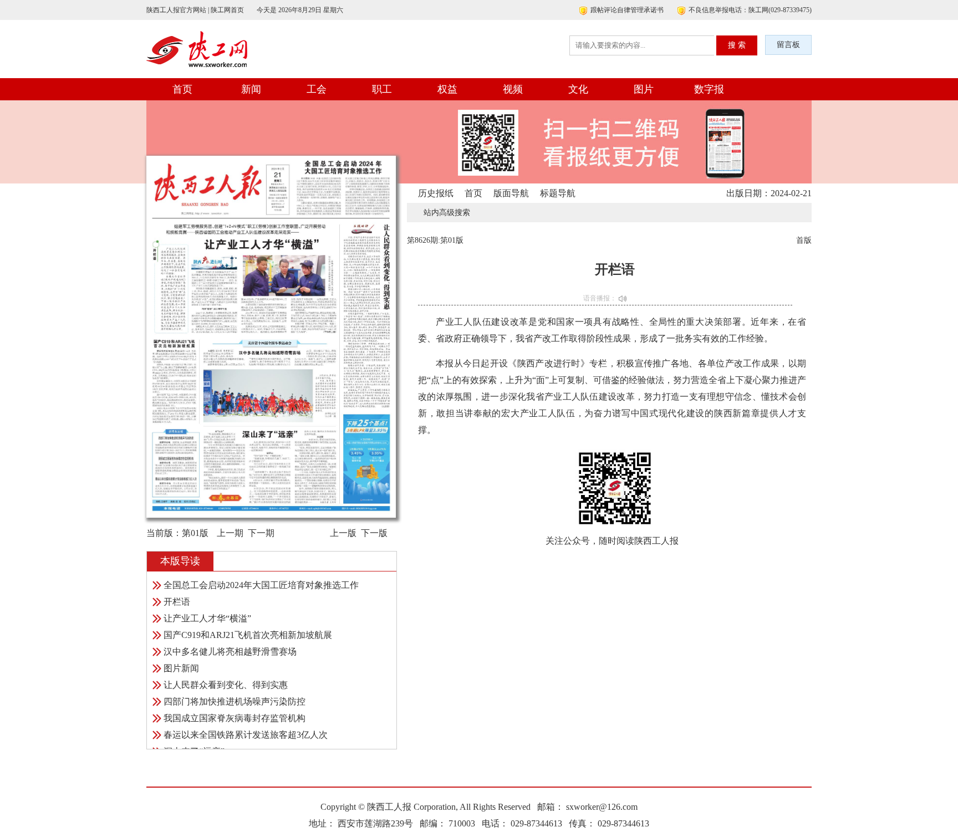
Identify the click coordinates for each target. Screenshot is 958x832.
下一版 (374, 533)
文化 (578, 89)
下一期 (261, 533)
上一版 (343, 533)
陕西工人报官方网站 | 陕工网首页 (195, 10)
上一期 (230, 533)
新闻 (251, 89)
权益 (447, 89)
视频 (513, 89)
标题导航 (557, 193)
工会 (317, 89)
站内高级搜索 (447, 212)
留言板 (788, 44)
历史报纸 (435, 193)
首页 (182, 89)
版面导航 (511, 193)
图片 (644, 89)
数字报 (709, 89)
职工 (382, 89)
